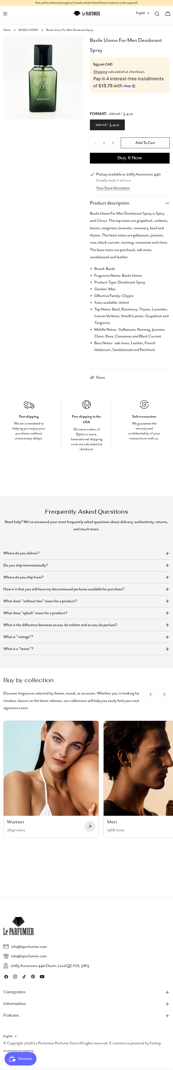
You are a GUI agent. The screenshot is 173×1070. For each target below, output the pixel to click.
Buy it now (130, 158)
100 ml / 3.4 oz (107, 125)
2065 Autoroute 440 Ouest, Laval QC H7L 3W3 (50, 966)
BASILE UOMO (28, 30)
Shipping (100, 72)
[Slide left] (150, 694)
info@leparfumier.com (29, 946)
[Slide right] (164, 694)
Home (7, 30)
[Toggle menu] (5, 13)
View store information (113, 188)
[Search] (157, 13)
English (140, 13)
